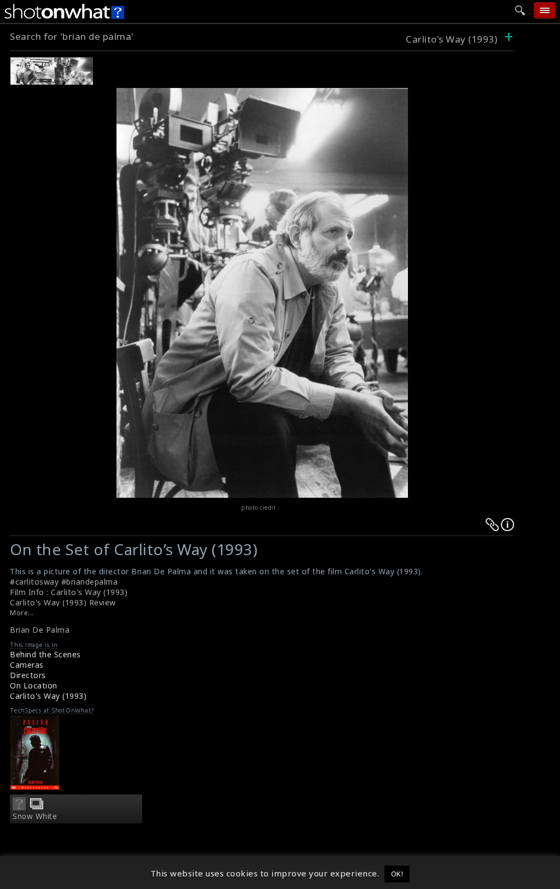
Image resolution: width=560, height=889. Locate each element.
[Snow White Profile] (19, 807)
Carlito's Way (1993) (451, 39)
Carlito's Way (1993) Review (63, 602)
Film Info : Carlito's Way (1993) (68, 592)
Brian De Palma (39, 630)
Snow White (35, 816)
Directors (28, 675)
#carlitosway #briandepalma (64, 581)
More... (22, 612)
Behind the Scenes (45, 654)
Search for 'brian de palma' (72, 36)
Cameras (27, 665)
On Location (33, 685)
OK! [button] (397, 874)
